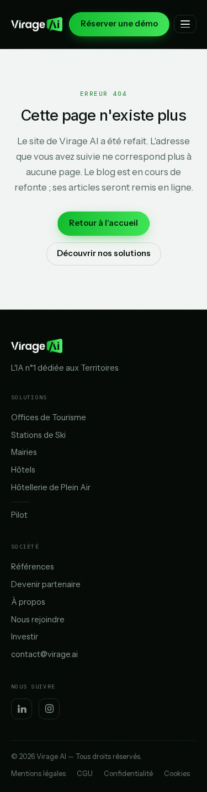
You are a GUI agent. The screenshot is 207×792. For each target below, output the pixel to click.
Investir (24, 637)
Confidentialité (128, 773)
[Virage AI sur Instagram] (49, 708)
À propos (28, 602)
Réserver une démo (119, 24)
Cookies (177, 773)
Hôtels (23, 470)
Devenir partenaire (46, 584)
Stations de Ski (38, 435)
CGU (85, 773)
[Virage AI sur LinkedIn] (21, 708)
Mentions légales (38, 773)
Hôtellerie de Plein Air (51, 487)
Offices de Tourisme (48, 417)
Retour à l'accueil (103, 223)
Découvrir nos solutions (104, 253)
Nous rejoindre (38, 620)
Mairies (24, 452)
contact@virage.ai (44, 654)
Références (32, 567)
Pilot (19, 515)
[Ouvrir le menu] (185, 24)
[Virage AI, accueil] (36, 24)
